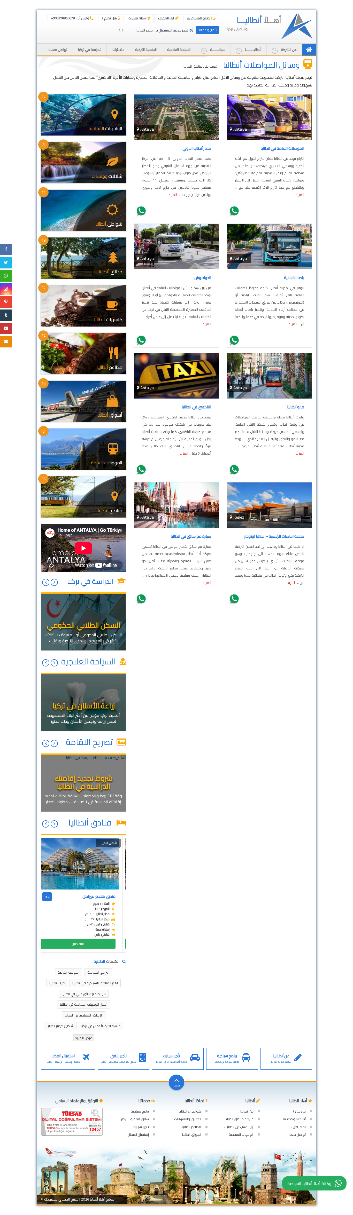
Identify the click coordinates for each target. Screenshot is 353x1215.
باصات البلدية (294, 277)
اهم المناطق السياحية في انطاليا (95, 983)
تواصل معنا (297, 1134)
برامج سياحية (140, 1111)
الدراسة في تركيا (91, 581)
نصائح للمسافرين (199, 18)
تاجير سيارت (141, 1127)
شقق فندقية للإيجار (135, 1119)
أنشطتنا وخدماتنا (294, 1119)
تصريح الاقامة (90, 742)
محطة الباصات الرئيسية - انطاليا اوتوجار (274, 536)
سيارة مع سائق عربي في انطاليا (84, 994)
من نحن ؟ (299, 1111)
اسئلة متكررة (137, 18)
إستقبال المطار (138, 1134)
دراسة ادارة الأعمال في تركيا (100, 1026)
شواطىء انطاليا (190, 1111)
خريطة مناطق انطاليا (239, 1119)
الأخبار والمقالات (207, 30)
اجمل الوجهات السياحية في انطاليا (83, 1004)
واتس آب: (70, 18)
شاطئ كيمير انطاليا (60, 1026)
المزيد (300, 194)
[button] (284, 49)
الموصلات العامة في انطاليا (282, 148)
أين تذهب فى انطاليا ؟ (239, 1127)
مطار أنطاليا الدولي (196, 148)
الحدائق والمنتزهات (187, 1119)
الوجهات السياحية (241, 1134)
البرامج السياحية (98, 972)
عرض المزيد (83, 1038)
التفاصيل (81, 944)
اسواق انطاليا (191, 1134)
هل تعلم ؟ (110, 18)
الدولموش (202, 277)
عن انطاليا (247, 1111)
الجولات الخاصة (68, 972)
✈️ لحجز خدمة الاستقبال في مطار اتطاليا (164, 30)
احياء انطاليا (57, 983)
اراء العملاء (166, 18)
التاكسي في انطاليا (196, 407)
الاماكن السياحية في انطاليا (84, 1015)
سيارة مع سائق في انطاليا (191, 536)
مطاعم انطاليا (191, 1127)
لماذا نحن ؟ (298, 1127)
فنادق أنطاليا (91, 822)
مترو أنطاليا (295, 407)
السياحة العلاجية (89, 661)
